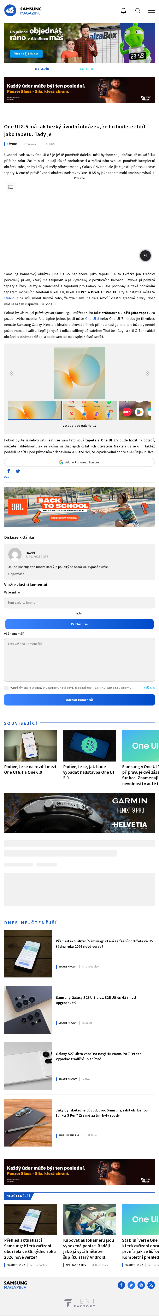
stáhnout (11, 298)
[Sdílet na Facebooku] (8, 472)
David (30, 553)
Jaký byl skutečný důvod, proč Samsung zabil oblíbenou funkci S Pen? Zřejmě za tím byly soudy (102, 1113)
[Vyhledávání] (137, 10)
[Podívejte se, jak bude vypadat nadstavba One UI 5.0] (89, 746)
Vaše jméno (12, 592)
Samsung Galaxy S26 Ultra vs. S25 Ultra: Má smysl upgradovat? (96, 1000)
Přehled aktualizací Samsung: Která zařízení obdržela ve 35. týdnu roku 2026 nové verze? (104, 944)
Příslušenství (68, 1135)
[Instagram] (141, 1285)
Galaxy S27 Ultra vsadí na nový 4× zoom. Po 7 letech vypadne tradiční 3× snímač (99, 1056)
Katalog (87, 69)
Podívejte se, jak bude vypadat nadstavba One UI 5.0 (88, 772)
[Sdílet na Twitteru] (17, 472)
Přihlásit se (79, 624)
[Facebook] (121, 1285)
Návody (12, 144)
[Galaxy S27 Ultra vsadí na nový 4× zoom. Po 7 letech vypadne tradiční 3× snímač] (28, 1066)
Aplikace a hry (76, 1265)
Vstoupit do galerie (77, 425)
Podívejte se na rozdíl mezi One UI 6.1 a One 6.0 (30, 769)
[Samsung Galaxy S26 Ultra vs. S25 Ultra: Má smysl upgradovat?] (28, 1010)
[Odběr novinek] (123, 11)
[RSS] (151, 1285)
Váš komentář (14, 634)
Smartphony (67, 967)
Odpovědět (16, 574)
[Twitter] (131, 1285)
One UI (8, 477)
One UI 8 (92, 318)
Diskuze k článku (19, 537)
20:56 (37, 556)
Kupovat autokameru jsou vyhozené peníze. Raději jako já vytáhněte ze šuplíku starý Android (88, 1248)
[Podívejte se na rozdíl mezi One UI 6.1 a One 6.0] (30, 746)
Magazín (42, 69)
